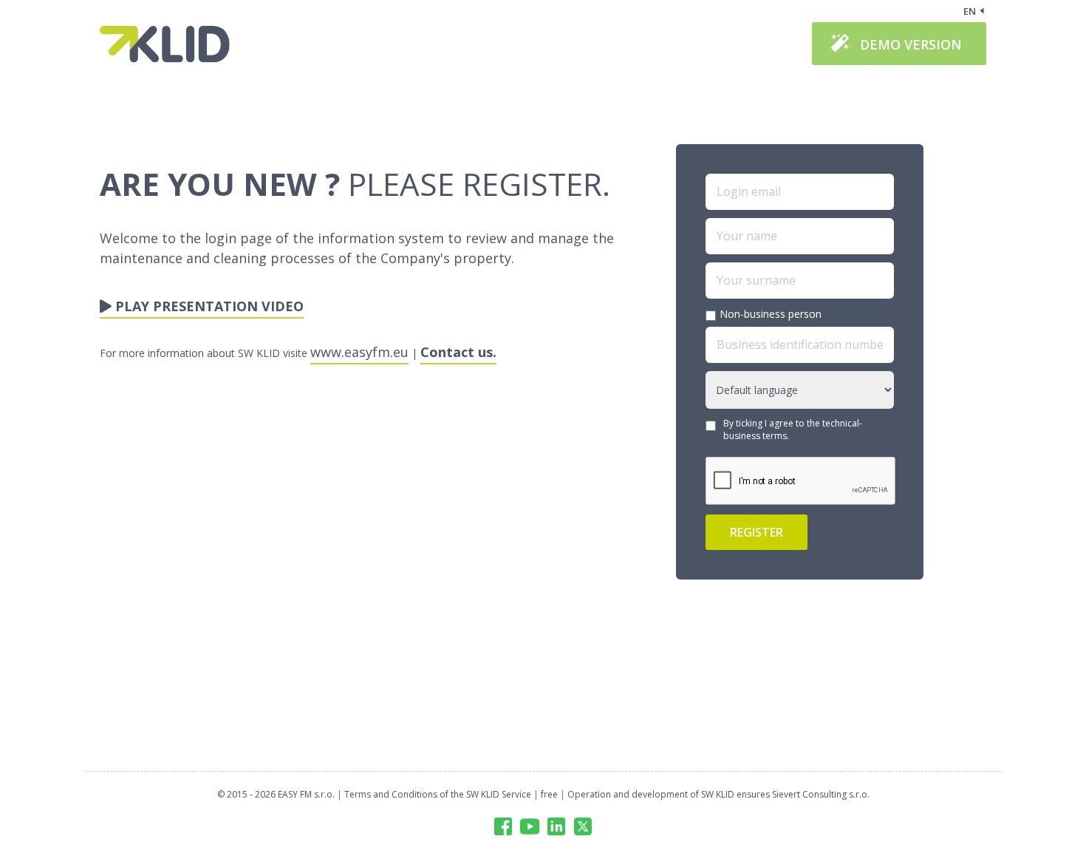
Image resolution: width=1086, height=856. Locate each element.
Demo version (911, 44)
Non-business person (771, 314)
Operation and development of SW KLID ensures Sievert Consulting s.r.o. (718, 794)
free (549, 794)
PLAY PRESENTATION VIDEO (208, 306)
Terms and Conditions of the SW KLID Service (437, 794)
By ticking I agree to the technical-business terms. (792, 429)
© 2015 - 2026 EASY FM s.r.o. (276, 794)
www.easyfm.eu (359, 352)
